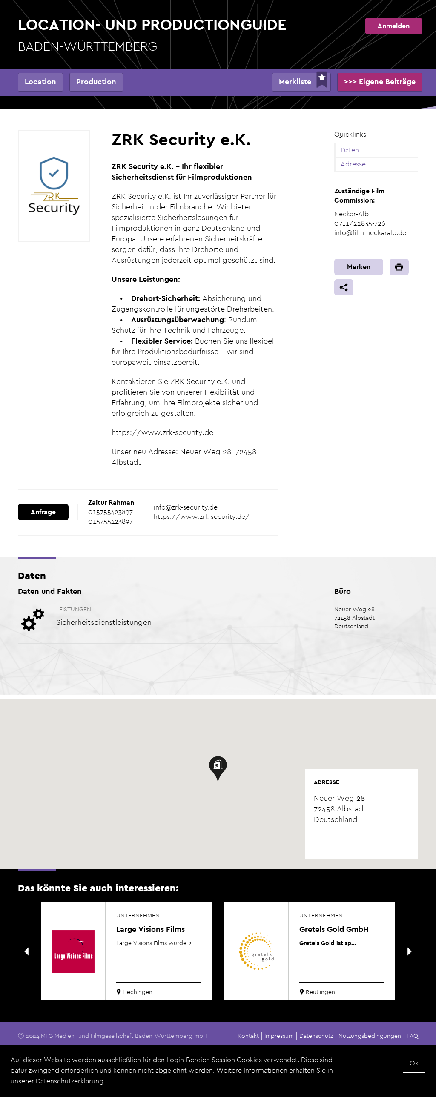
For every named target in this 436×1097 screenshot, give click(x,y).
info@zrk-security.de (186, 507)
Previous (26, 951)
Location (40, 81)
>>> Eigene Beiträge (380, 81)
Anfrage (43, 511)
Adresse (353, 164)
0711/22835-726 (359, 223)
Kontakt (248, 1036)
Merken (358, 266)
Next (409, 951)
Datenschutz (316, 1036)
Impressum (279, 1036)
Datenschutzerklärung (69, 1081)
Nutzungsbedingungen (369, 1036)
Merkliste (295, 81)
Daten (350, 150)
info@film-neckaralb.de (370, 232)
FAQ (412, 1036)
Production (96, 81)
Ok (414, 1063)
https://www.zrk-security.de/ (202, 516)
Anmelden (394, 25)
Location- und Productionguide (152, 34)
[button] (218, 770)
